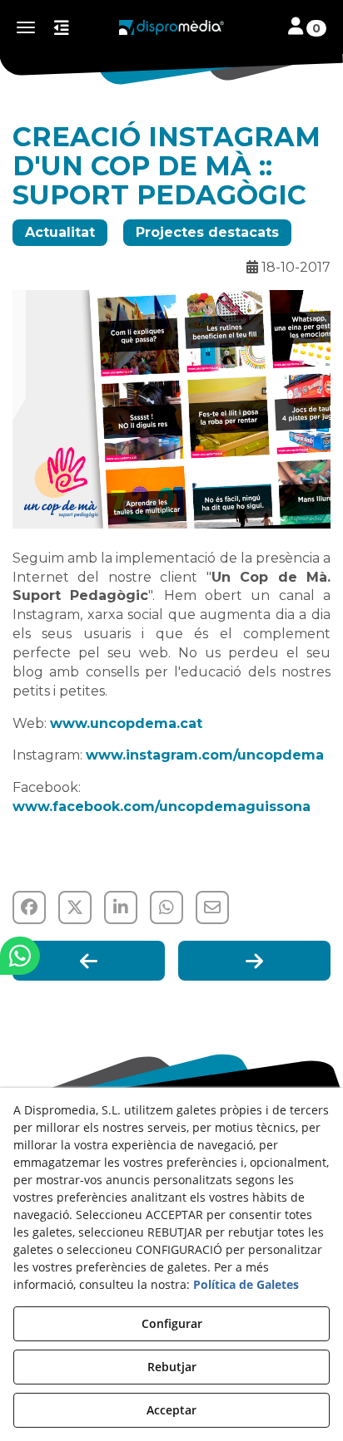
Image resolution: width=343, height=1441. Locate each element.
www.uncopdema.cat (126, 723)
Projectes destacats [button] (207, 232)
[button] (171, 27)
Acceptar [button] (171, 1410)
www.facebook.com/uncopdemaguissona (161, 806)
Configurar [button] (172, 1323)
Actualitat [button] (60, 232)
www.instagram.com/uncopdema (205, 755)
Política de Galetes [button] (246, 1284)
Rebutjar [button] (171, 1367)
